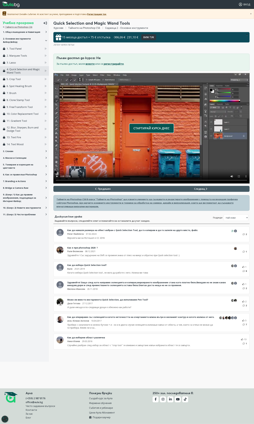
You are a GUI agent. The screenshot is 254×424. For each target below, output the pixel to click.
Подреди (217, 217)
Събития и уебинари (101, 407)
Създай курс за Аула (100, 398)
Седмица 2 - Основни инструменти (127, 28)
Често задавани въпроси (40, 406)
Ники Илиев (73, 341)
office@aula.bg (34, 402)
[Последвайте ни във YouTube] (178, 399)
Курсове (58, 28)
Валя (69, 268)
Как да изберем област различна (86, 337)
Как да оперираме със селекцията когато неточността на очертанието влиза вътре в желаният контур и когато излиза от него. (140, 317)
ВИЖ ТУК (148, 37)
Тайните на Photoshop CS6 (18, 27)
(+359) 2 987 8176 (35, 398)
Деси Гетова (73, 303)
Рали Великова (75, 251)
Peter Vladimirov (75, 233)
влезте (90, 63)
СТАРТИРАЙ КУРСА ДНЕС (151, 128)
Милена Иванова (76, 289)
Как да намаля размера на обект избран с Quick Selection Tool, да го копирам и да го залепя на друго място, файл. (132, 230)
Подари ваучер (101, 417)
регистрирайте (114, 63)
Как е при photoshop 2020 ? (82, 247)
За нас (29, 413)
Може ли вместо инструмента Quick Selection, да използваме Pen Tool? (107, 299)
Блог (28, 417)
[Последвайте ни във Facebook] (156, 399)
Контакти (31, 410)
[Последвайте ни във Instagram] (163, 399)
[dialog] (4, 419)
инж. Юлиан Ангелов (78, 320)
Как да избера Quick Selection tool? (87, 265)
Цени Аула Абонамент (102, 412)
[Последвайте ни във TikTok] (185, 399)
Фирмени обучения (100, 403)
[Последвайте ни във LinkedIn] (170, 399)
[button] (24, 32)
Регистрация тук (96, 14)
